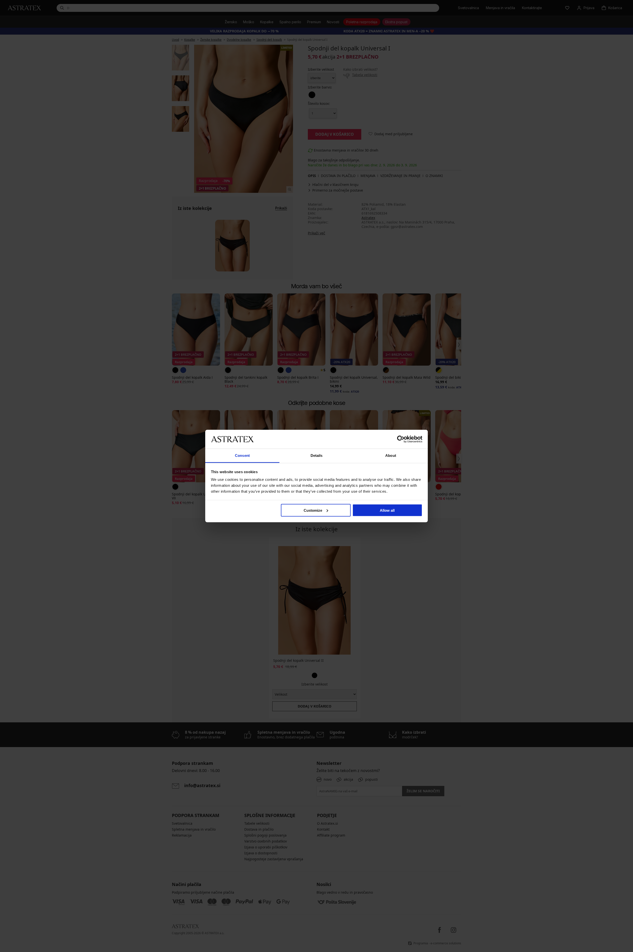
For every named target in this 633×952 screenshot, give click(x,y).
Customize (313, 510)
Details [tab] (317, 455)
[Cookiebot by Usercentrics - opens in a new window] (400, 439)
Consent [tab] (242, 455)
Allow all (387, 510)
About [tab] (390, 455)
